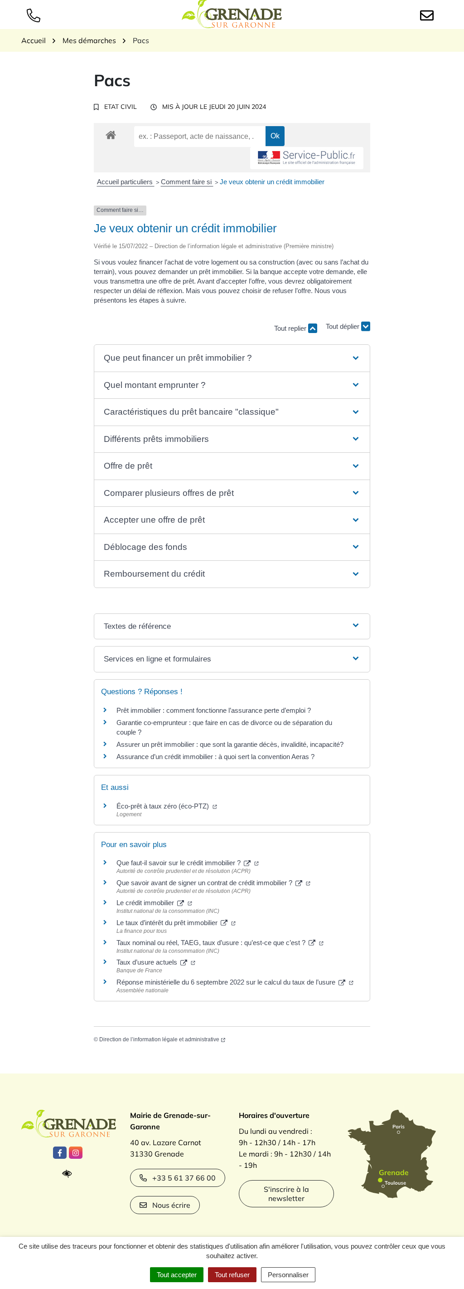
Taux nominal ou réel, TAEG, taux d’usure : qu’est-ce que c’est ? (211, 942)
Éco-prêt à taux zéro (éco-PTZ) (163, 806)
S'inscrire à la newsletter (286, 1194)
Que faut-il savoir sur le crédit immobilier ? (179, 863)
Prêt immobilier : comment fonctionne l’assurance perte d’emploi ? (213, 710)
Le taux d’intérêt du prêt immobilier (167, 922)
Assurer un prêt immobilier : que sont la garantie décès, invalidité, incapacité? (229, 744)
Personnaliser (288, 1275)
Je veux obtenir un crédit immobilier (272, 182)
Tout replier (291, 328)
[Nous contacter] (429, 14)
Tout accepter (177, 1275)
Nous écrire (171, 1205)
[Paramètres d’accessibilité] (69, 1174)
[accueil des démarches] (111, 133)
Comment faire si (187, 182)
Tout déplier (343, 324)
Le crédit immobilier (146, 903)
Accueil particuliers (126, 182)
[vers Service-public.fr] (306, 158)
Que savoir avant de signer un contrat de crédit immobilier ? (205, 883)
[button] (232, 358)
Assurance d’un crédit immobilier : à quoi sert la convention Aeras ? (215, 756)
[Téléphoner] (35, 14)
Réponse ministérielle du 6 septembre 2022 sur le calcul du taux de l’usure (226, 982)
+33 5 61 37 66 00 (184, 1177)
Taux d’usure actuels (147, 962)
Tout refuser (232, 1275)
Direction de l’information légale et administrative (159, 1039)
